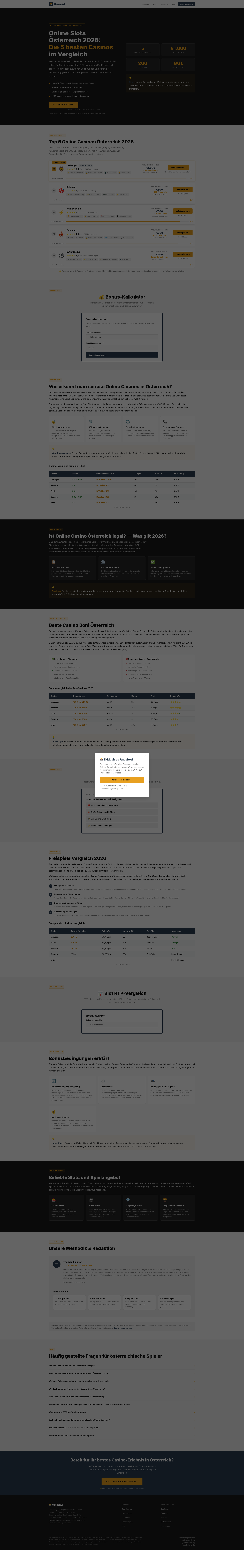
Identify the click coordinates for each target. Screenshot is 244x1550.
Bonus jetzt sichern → (122, 780)
